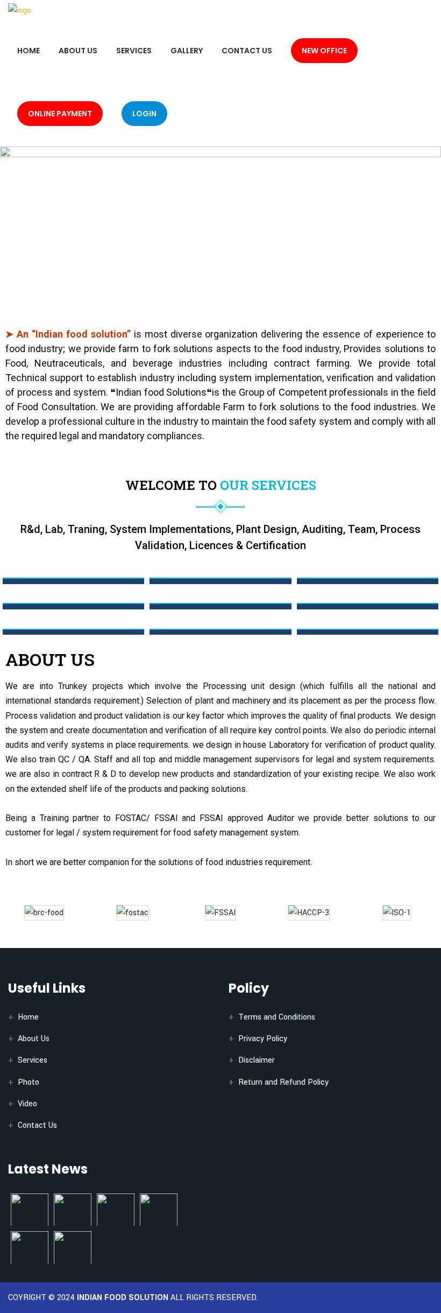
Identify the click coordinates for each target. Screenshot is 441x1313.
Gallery (186, 50)
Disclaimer (256, 1060)
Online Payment (60, 113)
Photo (28, 1082)
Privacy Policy (262, 1038)
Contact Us (247, 50)
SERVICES (134, 50)
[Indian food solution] (19, 10)
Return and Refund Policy (283, 1082)
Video (27, 1104)
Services (32, 1060)
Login (144, 113)
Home (28, 50)
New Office (324, 50)
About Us (78, 50)
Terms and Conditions (276, 1017)
